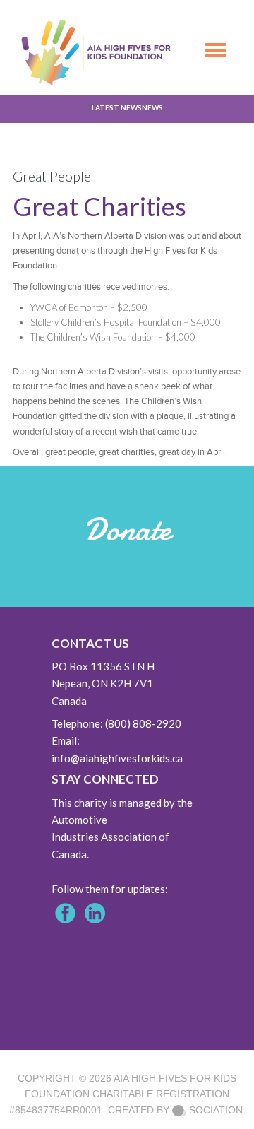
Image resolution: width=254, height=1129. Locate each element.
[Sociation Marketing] (179, 1110)
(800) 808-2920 (143, 723)
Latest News (117, 107)
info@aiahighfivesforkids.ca (117, 758)
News (152, 107)
